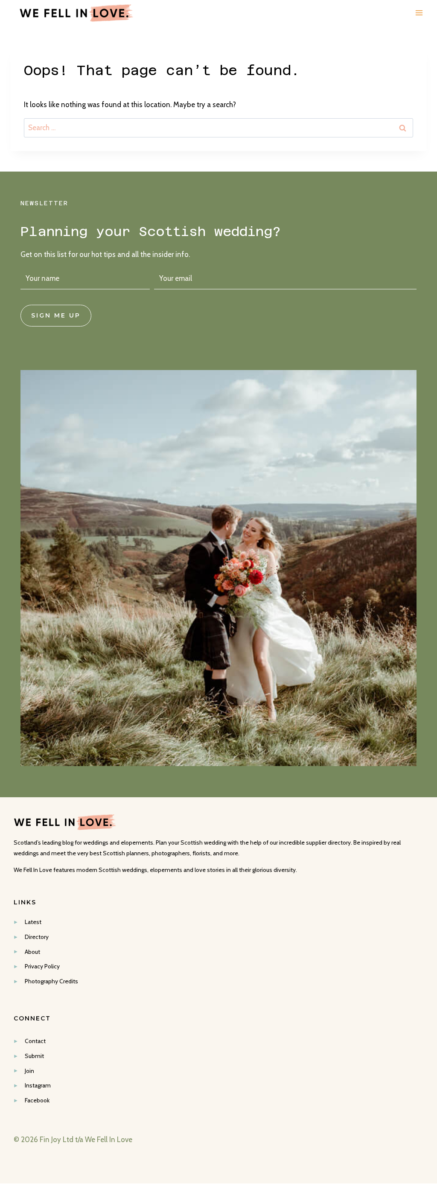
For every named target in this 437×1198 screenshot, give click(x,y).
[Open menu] (419, 13)
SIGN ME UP (56, 315)
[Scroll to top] (429, 1027)
